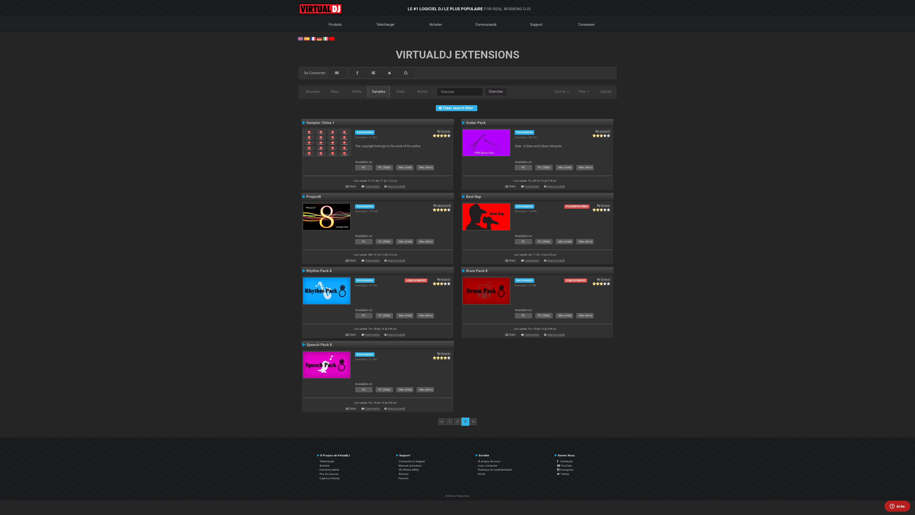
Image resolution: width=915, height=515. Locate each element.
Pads (401, 91)
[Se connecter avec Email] (336, 73)
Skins (335, 91)
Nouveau (313, 91)
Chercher (496, 91)
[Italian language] (325, 38)
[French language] (313, 38)
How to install (396, 186)
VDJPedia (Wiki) (409, 469)
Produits (335, 24)
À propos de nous (489, 461)
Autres (422, 91)
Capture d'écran (330, 478)
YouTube (566, 465)
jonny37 (605, 131)
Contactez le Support (412, 461)
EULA (481, 474)
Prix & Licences (329, 474)
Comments (372, 186)
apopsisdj (444, 205)
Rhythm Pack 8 (319, 271)
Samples (379, 91)
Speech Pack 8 (319, 345)
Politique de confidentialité (495, 469)
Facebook (565, 461)
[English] (300, 38)
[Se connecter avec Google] (405, 73)
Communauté (486, 24)
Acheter (436, 24)
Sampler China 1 (320, 123)
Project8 (313, 197)
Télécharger (385, 24)
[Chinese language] (332, 38)
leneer (446, 131)
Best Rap (473, 197)
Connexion (586, 24)
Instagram (566, 469)
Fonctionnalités (329, 469)
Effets (357, 91)
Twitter (564, 474)
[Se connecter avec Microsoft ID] (373, 73)
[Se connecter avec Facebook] (357, 73)
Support (536, 24)
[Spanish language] (306, 38)
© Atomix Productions (458, 496)
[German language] (319, 38)
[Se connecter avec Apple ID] (389, 73)
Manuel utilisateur (410, 465)
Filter (582, 91)
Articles (403, 474)
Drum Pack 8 (477, 271)
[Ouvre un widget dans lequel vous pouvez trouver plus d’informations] (897, 507)
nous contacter (487, 465)
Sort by (560, 91)
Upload (605, 91)
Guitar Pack (476, 123)
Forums (403, 478)
